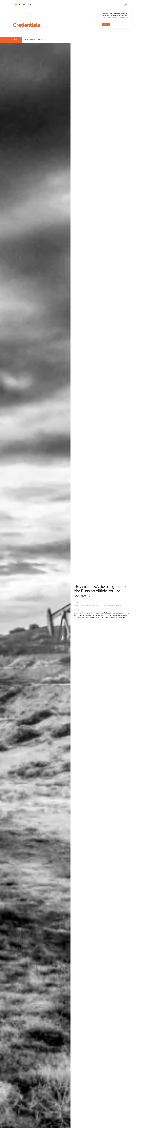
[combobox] (35, 40)
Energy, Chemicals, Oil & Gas (84, 605)
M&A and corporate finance (111, 605)
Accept (105, 24)
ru (114, 4)
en (119, 4)
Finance (97, 605)
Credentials (22, 13)
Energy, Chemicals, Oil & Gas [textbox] (33, 39)
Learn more (118, 19)
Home (14, 13)
